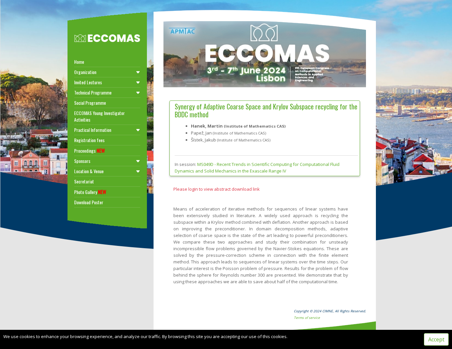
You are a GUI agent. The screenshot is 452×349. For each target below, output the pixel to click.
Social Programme (90, 102)
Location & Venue (89, 171)
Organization (85, 71)
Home (79, 61)
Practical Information (92, 129)
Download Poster (88, 202)
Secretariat (84, 181)
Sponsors (82, 160)
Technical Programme (93, 92)
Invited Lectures (88, 82)
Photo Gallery (90, 191)
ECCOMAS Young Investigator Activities (99, 116)
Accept (436, 339)
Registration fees (89, 139)
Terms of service (307, 317)
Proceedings (89, 150)
